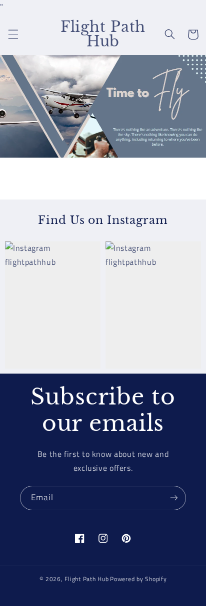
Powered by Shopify (138, 579)
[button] (13, 34)
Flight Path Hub (86, 579)
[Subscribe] (174, 498)
